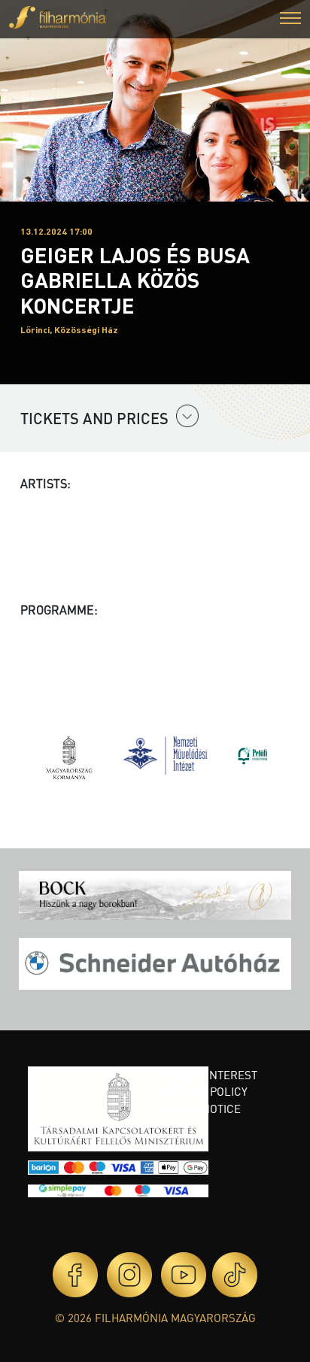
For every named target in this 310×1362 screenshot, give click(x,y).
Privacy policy (206, 1091)
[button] (290, 20)
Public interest (210, 1074)
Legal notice (202, 1108)
